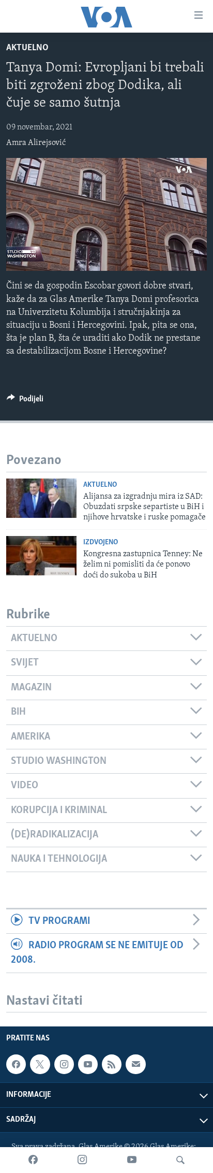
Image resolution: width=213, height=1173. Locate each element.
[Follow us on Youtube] (88, 1065)
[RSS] (111, 1065)
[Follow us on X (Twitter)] (40, 1065)
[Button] (25, 401)
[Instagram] (82, 1160)
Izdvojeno (100, 542)
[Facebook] (33, 1160)
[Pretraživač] (180, 1160)
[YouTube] (132, 1160)
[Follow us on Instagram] (64, 1065)
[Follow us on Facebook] (16, 1065)
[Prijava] (135, 1065)
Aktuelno (27, 48)
